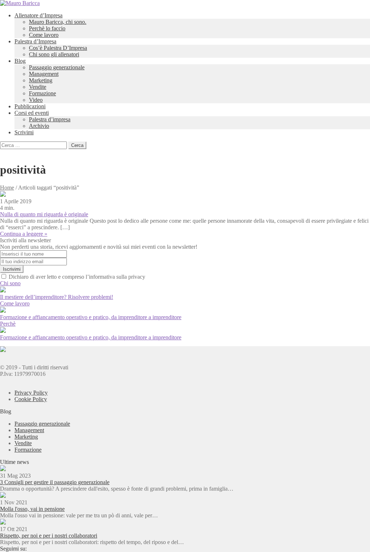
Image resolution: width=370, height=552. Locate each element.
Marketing (40, 80)
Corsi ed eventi (31, 113)
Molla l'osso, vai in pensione (32, 509)
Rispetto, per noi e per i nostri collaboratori (48, 536)
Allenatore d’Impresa (38, 15)
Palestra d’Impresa (35, 41)
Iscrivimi (12, 269)
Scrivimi (24, 132)
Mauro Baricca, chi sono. (57, 22)
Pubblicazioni (30, 106)
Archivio (39, 126)
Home (7, 187)
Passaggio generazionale (57, 67)
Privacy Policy (31, 393)
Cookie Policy (30, 399)
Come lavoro (44, 35)
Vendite (37, 87)
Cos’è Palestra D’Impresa (58, 48)
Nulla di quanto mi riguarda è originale (44, 214)
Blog (20, 61)
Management (44, 74)
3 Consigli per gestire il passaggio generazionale (54, 482)
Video (36, 100)
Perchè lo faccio (47, 28)
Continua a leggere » (23, 234)
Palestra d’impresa (49, 119)
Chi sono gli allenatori (54, 54)
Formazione (42, 93)
